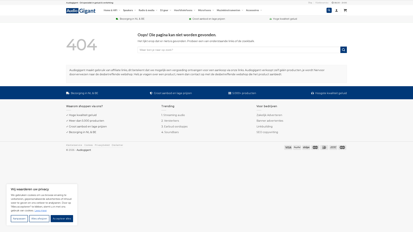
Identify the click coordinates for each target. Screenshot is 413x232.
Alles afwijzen (39, 218)
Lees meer (41, 210)
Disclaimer (117, 145)
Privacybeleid (102, 145)
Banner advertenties (270, 120)
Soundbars (171, 132)
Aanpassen (19, 218)
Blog (310, 2)
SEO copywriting (267, 132)
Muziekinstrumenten (228, 10)
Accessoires (252, 10)
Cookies (88, 145)
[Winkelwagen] (345, 10)
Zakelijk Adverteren (269, 115)
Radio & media (146, 10)
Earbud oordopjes (175, 126)
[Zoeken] (329, 10)
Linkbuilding (265, 126)
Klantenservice (322, 2)
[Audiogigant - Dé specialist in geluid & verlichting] (82, 11)
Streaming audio (174, 115)
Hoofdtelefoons (183, 10)
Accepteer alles (62, 218)
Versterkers (171, 120)
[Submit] (343, 50)
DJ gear (164, 10)
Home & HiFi (110, 10)
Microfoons (204, 10)
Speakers (128, 10)
